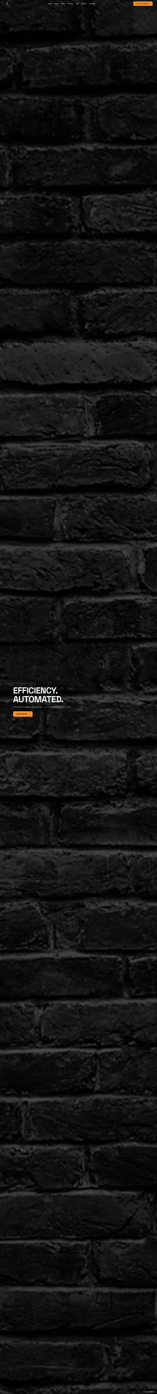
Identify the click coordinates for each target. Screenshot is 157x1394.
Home (50, 3)
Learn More (21, 714)
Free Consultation (141, 4)
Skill (77, 3)
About (57, 3)
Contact (91, 3)
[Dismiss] (155, 1392)
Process (70, 3)
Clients (84, 3)
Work (63, 3)
